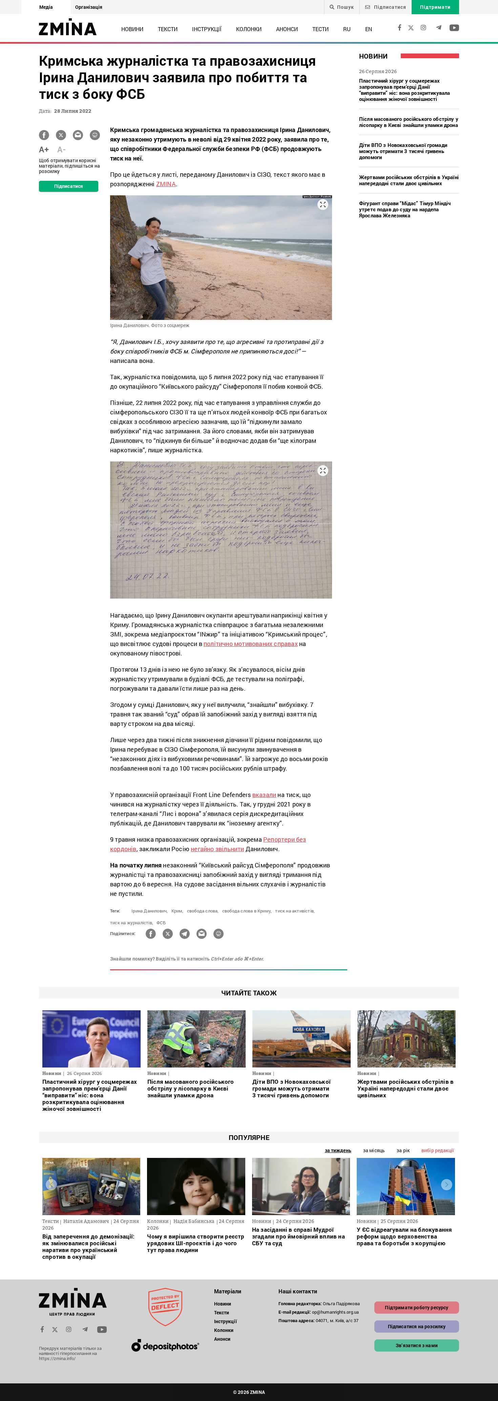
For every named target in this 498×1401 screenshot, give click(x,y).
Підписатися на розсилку (417, 1326)
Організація (88, 7)
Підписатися (389, 7)
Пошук (345, 7)
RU (347, 29)
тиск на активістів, (295, 911)
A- (61, 149)
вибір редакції (437, 1150)
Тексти (168, 29)
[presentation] (51, 1184)
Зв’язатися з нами (417, 1345)
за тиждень (338, 1150)
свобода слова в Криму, (247, 911)
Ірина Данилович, (149, 911)
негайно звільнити (217, 849)
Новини (132, 29)
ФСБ (161, 923)
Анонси (287, 29)
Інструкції (207, 29)
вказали (264, 795)
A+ (44, 149)
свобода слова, (203, 911)
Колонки (249, 29)
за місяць (374, 1150)
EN (368, 29)
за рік (403, 1150)
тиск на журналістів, (131, 923)
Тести (320, 29)
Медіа (46, 7)
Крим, (177, 911)
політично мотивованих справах (251, 644)
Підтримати (435, 7)
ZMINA (166, 184)
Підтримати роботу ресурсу (416, 1307)
